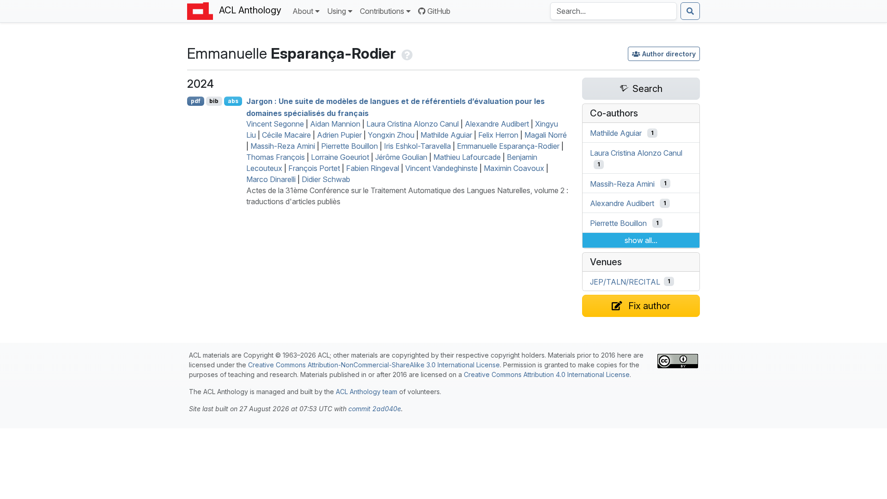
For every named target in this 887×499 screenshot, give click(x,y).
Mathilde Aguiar (446, 135)
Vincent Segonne (275, 123)
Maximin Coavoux (514, 168)
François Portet (314, 168)
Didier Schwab (326, 179)
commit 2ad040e (374, 409)
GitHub (438, 11)
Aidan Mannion (335, 123)
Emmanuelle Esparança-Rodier (508, 146)
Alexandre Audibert (497, 123)
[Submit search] (690, 11)
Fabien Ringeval (372, 168)
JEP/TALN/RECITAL (625, 281)
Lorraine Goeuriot (340, 157)
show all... (641, 240)
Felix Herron (498, 135)
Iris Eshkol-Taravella (417, 146)
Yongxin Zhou (391, 135)
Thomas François (275, 157)
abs (233, 100)
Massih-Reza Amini (282, 146)
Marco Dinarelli (271, 179)
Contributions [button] (382, 11)
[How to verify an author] (406, 53)
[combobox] (613, 11)
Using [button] (336, 11)
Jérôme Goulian (401, 157)
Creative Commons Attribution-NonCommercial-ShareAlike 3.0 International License (374, 365)
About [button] (302, 11)
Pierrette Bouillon (349, 146)
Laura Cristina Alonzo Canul (412, 123)
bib (214, 100)
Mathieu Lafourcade (467, 157)
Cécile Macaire (286, 135)
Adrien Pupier (339, 135)
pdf (195, 100)
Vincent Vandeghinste (441, 168)
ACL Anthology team (366, 392)
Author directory (669, 54)
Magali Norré (545, 135)
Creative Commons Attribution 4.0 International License (547, 374)
